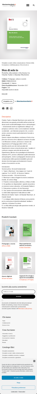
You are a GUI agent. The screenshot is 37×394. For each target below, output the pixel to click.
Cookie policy (14, 391)
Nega (18, 382)
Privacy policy (21, 391)
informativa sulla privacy (25, 308)
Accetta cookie (18, 378)
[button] (34, 361)
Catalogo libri (8, 347)
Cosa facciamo (8, 330)
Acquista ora (7, 101)
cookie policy (24, 367)
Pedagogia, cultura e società (17, 79)
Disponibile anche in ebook (10, 90)
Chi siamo (6, 317)
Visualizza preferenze (18, 387)
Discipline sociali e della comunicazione (13, 63)
